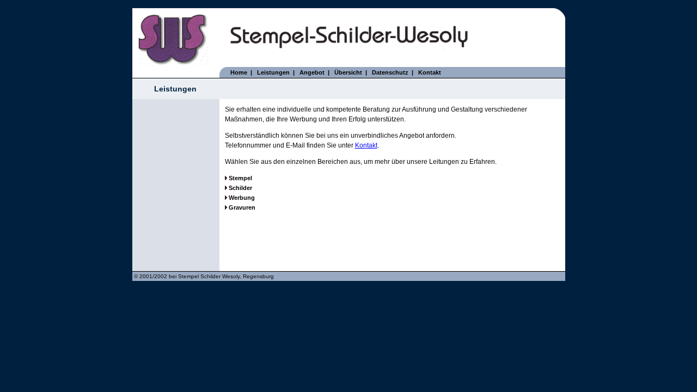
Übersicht (348, 72)
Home (238, 72)
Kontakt (429, 72)
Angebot (312, 72)
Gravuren (242, 207)
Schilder (239, 188)
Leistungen (273, 72)
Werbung (242, 197)
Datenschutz (390, 72)
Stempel (240, 178)
